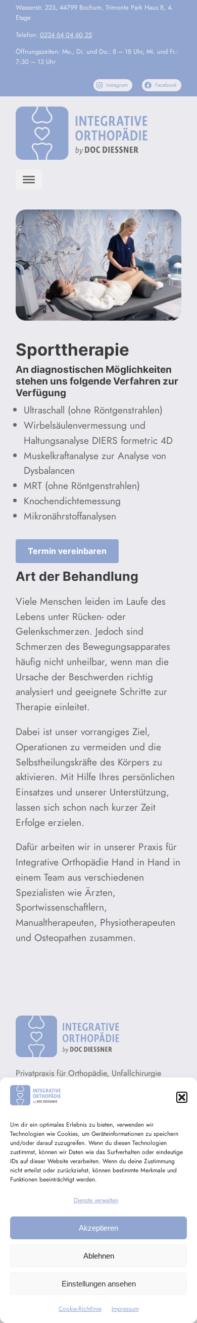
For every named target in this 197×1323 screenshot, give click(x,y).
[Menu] (29, 179)
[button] (182, 1097)
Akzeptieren (98, 1228)
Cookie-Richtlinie (80, 1308)
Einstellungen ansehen (99, 1283)
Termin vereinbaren (67, 551)
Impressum (125, 1308)
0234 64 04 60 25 (66, 35)
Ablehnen (98, 1255)
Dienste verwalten (96, 1200)
